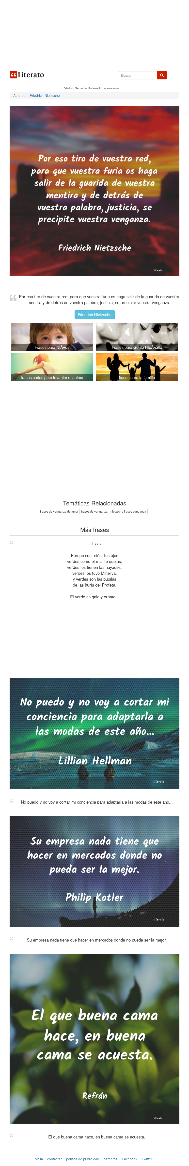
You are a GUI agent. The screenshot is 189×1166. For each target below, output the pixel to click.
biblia (39, 1158)
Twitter (147, 1158)
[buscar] (162, 75)
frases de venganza (94, 511)
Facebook (129, 1158)
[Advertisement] (94, 34)
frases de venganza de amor (59, 511)
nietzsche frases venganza (128, 511)
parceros (110, 1158)
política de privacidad (82, 1158)
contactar (54, 1158)
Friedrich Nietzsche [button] (94, 314)
